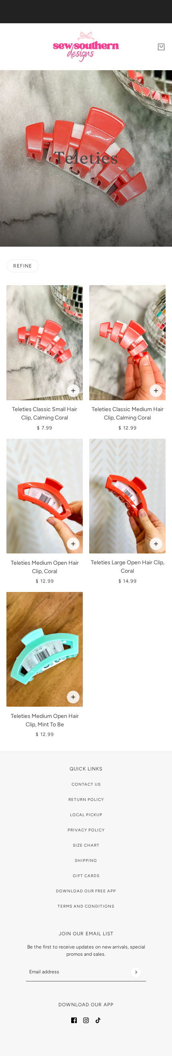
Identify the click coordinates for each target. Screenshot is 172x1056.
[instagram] (86, 1019)
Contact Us (86, 784)
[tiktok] (98, 1019)
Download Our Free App (86, 891)
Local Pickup (86, 814)
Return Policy (86, 799)
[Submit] (135, 972)
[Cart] (161, 47)
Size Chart (86, 845)
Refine (22, 266)
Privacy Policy (86, 830)
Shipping (86, 860)
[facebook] (74, 1019)
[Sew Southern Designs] (86, 47)
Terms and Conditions (86, 906)
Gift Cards (86, 875)
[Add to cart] (73, 390)
